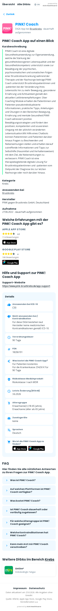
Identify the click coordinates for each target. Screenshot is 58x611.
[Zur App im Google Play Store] (10, 263)
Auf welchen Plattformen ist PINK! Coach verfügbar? (30, 490)
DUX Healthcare (50, 5)
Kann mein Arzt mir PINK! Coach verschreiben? (29, 546)
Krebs (49, 559)
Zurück (10, 14)
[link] (29, 570)
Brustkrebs (36, 28)
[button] (14, 307)
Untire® (19, 568)
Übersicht (8, 4)
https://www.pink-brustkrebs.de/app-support (26, 286)
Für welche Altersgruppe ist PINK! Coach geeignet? (29, 522)
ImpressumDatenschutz (29, 588)
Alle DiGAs (23, 4)
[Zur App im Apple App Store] (9, 243)
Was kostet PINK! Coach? (25, 500)
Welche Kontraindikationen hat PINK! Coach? (29, 534)
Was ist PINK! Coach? (22, 480)
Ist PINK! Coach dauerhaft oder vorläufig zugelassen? (29, 511)
